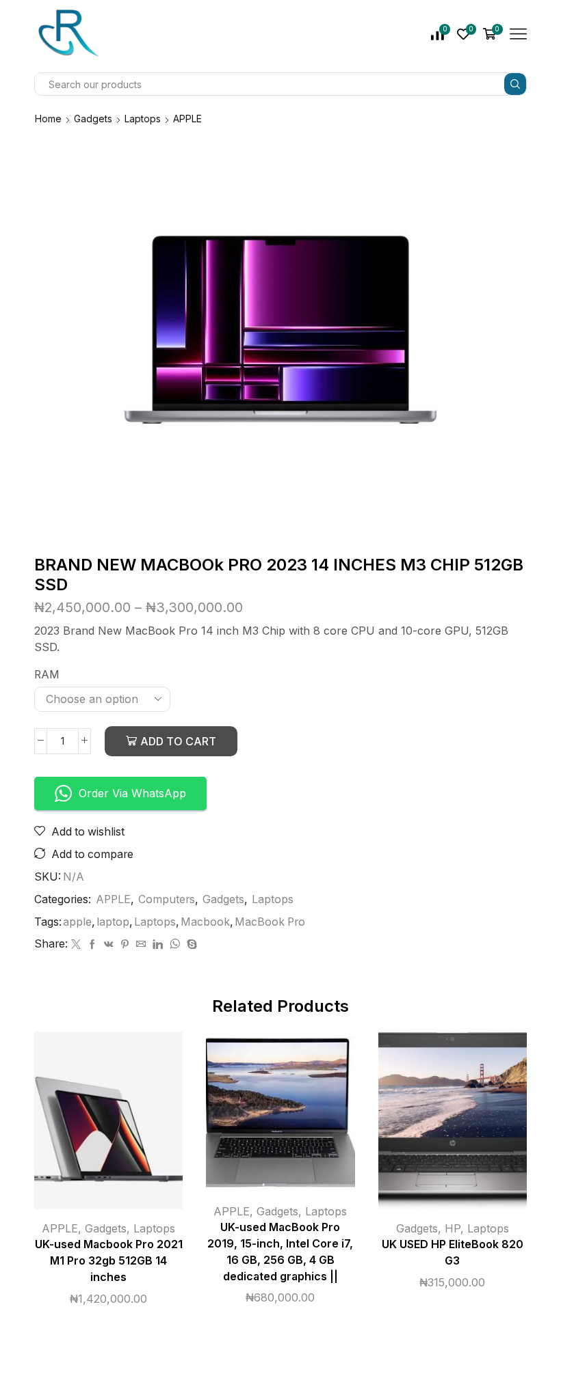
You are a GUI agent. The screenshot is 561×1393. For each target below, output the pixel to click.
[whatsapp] (174, 944)
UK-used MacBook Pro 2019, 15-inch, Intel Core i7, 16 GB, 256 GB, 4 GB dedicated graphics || (280, 1252)
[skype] (190, 944)
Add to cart (178, 741)
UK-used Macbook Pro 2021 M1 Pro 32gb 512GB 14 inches (109, 1261)
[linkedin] (157, 944)
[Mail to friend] (141, 944)
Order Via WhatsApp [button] (132, 793)
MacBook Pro (270, 921)
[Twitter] (76, 944)
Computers (166, 899)
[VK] (109, 944)
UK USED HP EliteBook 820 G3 (452, 1252)
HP (452, 1228)
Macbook (205, 921)
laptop (112, 921)
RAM (47, 674)
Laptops (143, 118)
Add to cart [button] (94, 1126)
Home (48, 118)
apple (77, 921)
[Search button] (515, 84)
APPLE (187, 118)
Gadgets (93, 118)
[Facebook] (92, 944)
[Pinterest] (125, 944)
